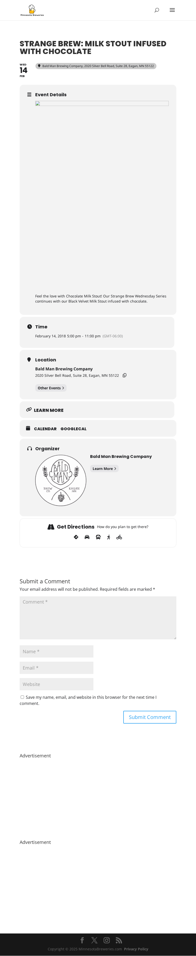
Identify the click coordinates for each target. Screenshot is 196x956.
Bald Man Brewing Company (64, 369)
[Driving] (87, 537)
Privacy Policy (136, 949)
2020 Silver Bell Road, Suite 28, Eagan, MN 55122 (77, 375)
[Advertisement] (98, 796)
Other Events (49, 387)
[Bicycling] (119, 537)
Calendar (45, 429)
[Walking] (109, 537)
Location (45, 360)
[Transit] (98, 537)
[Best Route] (76, 537)
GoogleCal (73, 429)
